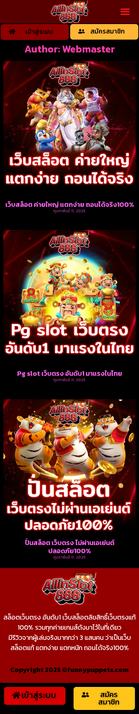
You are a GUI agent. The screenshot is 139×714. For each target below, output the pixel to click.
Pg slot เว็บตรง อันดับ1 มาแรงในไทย (69, 373)
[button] (125, 11)
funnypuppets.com (98, 670)
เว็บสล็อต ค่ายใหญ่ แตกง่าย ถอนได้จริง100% (69, 204)
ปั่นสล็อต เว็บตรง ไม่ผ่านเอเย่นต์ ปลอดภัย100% (69, 547)
